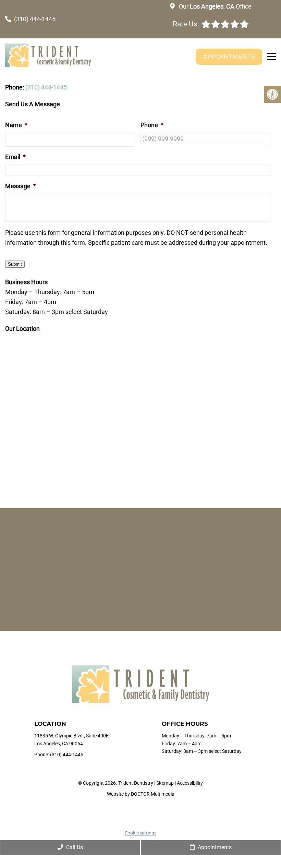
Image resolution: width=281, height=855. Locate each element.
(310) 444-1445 (35, 19)
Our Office (215, 6)
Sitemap (165, 783)
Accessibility (190, 783)
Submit (15, 264)
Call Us (74, 847)
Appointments (229, 56)
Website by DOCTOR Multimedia (140, 794)
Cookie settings (140, 833)
